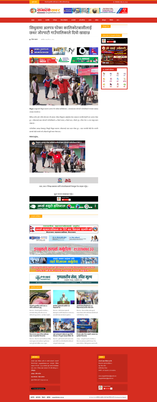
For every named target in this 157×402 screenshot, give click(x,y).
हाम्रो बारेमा (38, 397)
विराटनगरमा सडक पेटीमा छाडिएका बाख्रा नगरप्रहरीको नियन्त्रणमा (39, 335)
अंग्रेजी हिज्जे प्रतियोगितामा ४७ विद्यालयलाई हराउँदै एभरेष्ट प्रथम (85, 307)
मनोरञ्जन (55, 20)
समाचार (40, 20)
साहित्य (96, 20)
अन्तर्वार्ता (73, 20)
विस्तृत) (33, 370)
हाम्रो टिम (32, 397)
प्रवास (90, 20)
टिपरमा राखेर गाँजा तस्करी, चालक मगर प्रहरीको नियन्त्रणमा (87, 335)
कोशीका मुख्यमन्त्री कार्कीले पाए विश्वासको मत (61, 307)
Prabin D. (124, 397)
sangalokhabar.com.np (58, 397)
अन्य (118, 20)
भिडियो (111, 20)
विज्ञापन (43, 397)
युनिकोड (48, 397)
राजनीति (47, 20)
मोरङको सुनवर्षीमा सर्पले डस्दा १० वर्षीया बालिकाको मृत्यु (57, 2)
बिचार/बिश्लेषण (64, 20)
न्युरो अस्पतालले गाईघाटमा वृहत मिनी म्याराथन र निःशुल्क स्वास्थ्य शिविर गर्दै (63, 335)
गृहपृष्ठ (32, 20)
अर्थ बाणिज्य (82, 20)
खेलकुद (104, 20)
